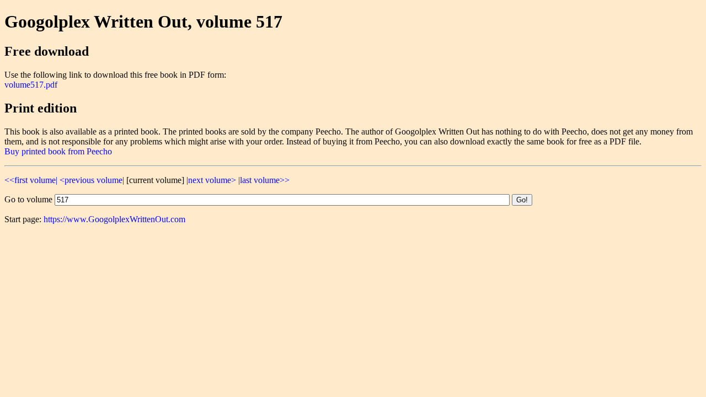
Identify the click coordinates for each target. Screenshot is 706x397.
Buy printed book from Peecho (58, 151)
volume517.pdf (30, 84)
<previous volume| (92, 180)
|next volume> (211, 180)
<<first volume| (30, 180)
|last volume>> (264, 180)
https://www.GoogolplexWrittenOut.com (114, 219)
